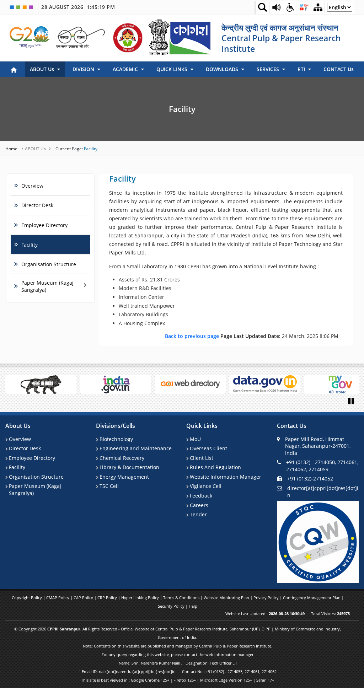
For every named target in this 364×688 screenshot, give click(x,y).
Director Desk (37, 205)
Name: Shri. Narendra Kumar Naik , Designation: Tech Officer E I (178, 663)
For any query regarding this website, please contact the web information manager (177, 654)
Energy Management (124, 476)
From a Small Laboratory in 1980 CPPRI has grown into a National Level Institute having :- (215, 266)
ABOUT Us (42, 69)
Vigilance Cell (205, 486)
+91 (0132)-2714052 (310, 478)
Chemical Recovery (122, 458)
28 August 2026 (78, 7)
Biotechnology (116, 439)
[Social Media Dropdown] (304, 7)
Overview (32, 185)
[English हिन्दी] (339, 9)
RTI (302, 69)
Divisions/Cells (115, 426)
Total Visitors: (330, 613)
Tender (198, 514)
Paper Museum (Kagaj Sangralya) (35, 489)
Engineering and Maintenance (136, 448)
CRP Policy (107, 597)
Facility (182, 108)
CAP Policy (84, 597)
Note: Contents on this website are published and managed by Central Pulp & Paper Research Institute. (177, 646)
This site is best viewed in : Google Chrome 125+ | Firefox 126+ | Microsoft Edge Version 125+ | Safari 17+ (177, 680)
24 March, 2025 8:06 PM (251, 336)
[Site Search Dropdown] (262, 7)
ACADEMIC (126, 69)
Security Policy (172, 606)
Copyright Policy (27, 597)
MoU (195, 439)
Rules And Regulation (215, 467)
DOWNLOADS (223, 69)
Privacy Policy (266, 597)
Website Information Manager (225, 476)
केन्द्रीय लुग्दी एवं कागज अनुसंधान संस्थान (279, 27)
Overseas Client (208, 448)
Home (11, 149)
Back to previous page (192, 336)
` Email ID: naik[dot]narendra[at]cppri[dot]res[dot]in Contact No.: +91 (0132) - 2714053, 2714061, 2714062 (178, 671)
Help (193, 606)
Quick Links (202, 426)
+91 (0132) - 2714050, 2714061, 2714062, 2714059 (322, 466)
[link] (30, 37)
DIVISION (84, 69)
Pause (351, 400)
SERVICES (268, 69)
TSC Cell (109, 486)
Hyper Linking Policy (140, 597)
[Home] (13, 69)
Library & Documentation (129, 467)
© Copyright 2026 (177, 633)
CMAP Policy (58, 597)
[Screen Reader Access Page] (276, 7)
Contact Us (291, 426)
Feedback (201, 495)
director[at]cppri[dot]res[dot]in (322, 492)
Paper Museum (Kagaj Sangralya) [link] (47, 286)
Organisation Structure (48, 264)
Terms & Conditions (181, 597)
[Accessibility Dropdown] (290, 7)
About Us (18, 426)
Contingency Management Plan (312, 597)
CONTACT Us (338, 69)
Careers (199, 505)
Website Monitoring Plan (227, 597)
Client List (201, 458)
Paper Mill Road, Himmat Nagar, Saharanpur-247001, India (317, 446)
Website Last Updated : (265, 613)
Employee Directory (44, 225)
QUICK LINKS (172, 69)
